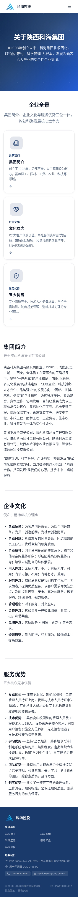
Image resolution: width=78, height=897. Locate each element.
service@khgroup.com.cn (51, 873)
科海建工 (10, 834)
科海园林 (45, 834)
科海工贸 (10, 840)
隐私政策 (10, 890)
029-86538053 (20, 873)
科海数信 (10, 847)
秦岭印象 (45, 840)
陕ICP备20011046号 (61, 886)
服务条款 (23, 890)
